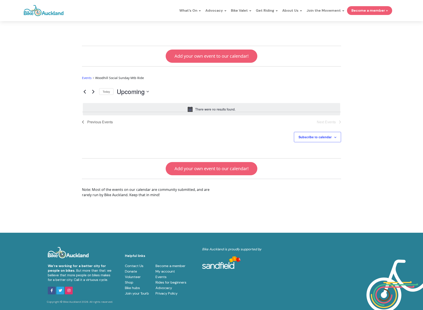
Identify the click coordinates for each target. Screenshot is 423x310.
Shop (129, 282)
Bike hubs (132, 288)
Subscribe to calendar (315, 137)
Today (106, 91)
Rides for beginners (171, 282)
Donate (131, 271)
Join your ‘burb (137, 293)
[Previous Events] (84, 91)
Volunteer (133, 277)
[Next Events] (93, 91)
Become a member (171, 266)
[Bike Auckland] (43, 10)
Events (87, 78)
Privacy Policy (167, 293)
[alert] (211, 109)
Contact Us (134, 266)
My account (165, 271)
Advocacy (164, 288)
